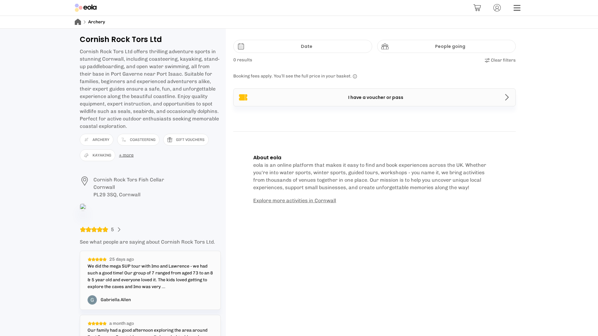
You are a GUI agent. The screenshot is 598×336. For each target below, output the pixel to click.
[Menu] (517, 8)
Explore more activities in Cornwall (294, 200)
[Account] (497, 8)
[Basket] (477, 8)
